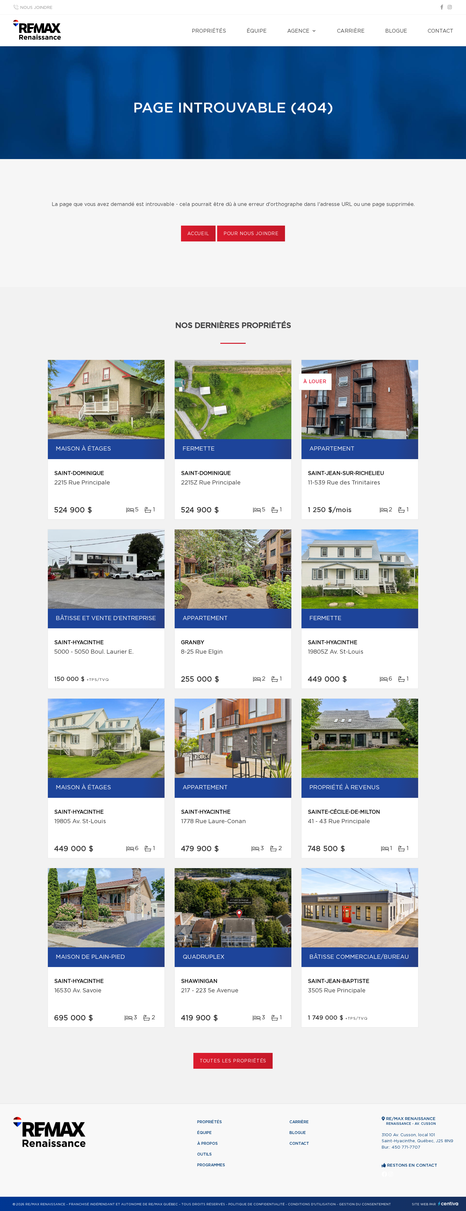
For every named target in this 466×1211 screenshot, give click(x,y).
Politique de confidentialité (256, 1204)
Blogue (396, 31)
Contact (440, 31)
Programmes (211, 1165)
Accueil (198, 234)
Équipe (257, 31)
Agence (298, 31)
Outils (204, 1154)
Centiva (448, 1203)
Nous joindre (36, 8)
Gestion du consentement (365, 1204)
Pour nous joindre (251, 234)
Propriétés (209, 31)
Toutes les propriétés (233, 1061)
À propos (207, 1143)
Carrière (351, 31)
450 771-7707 (406, 1147)
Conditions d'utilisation (312, 1204)
